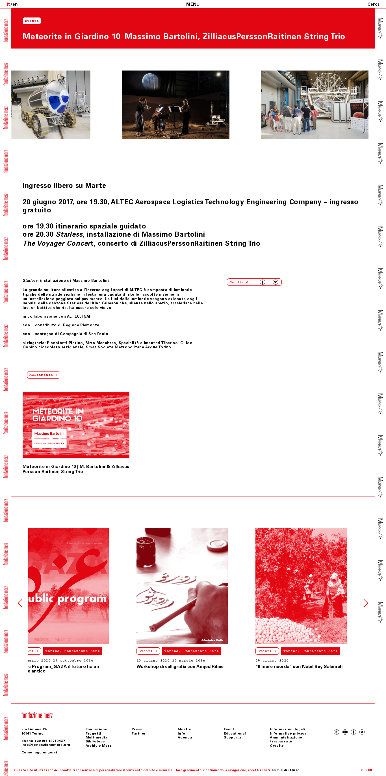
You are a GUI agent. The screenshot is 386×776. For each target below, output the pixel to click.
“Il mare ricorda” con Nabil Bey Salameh (191, 666)
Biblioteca (95, 741)
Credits (277, 746)
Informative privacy (288, 733)
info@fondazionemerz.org (45, 745)
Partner (139, 733)
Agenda (185, 737)
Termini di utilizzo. (286, 770)
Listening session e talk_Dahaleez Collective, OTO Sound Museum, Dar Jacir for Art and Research (306, 671)
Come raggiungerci (39, 752)
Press (137, 729)
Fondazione (96, 729)
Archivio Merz (99, 746)
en (15, 4)
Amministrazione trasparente (286, 739)
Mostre (184, 729)
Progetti (93, 733)
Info (181, 733)
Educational (235, 733)
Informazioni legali (287, 729)
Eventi (38, 651)
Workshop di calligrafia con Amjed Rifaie (71, 666)
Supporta (232, 737)
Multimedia (96, 737)
